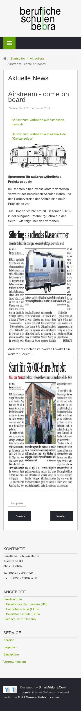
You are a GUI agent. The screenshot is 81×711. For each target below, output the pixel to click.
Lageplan (10, 647)
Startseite (17, 58)
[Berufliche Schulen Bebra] (40, 18)
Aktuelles (36, 58)
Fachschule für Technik (19, 619)
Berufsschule (12, 599)
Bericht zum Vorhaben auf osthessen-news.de (38, 122)
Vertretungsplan (14, 661)
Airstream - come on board (38, 96)
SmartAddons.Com (52, 687)
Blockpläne (11, 654)
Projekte (17, 503)
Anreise (8, 640)
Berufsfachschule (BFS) (23, 614)
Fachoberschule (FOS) (22, 609)
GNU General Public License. (39, 697)
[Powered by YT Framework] (10, 689)
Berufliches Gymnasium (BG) (26, 604)
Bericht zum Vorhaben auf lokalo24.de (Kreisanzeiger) (39, 136)
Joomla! (25, 692)
